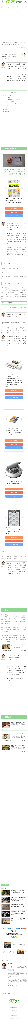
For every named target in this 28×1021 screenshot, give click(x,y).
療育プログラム (6, 884)
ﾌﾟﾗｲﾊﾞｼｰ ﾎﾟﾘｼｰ (14, 1013)
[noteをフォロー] (16, 985)
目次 (12, 92)
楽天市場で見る (14, 212)
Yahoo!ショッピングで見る (14, 215)
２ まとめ (5, 109)
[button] (25, 475)
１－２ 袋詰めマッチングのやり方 (12, 99)
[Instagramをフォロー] (14, 985)
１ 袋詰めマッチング (8, 95)
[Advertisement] (14, 25)
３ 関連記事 (6, 111)
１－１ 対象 (7, 97)
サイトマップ (14, 1015)
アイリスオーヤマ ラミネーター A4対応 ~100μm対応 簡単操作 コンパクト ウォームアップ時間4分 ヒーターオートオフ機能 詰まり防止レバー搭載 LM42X (14, 380)
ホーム (14, 1005)
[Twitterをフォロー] (10, 985)
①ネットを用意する (10, 101)
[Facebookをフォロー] (12, 985)
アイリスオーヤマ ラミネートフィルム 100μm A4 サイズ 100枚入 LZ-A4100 (13, 433)
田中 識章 (10, 963)
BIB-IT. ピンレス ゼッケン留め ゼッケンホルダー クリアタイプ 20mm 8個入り (13, 531)
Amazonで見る (14, 208)
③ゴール (8, 107)
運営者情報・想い (14, 1007)
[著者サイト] (8, 985)
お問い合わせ (14, 1010)
